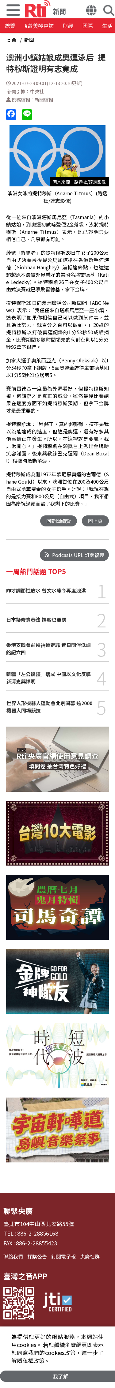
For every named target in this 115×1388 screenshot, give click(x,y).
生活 (107, 25)
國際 (87, 25)
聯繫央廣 (18, 1210)
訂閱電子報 (63, 1256)
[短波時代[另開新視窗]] (57, 1060)
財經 (68, 25)
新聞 (28, 39)
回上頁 (95, 521)
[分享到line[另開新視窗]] (27, 114)
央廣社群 (90, 1256)
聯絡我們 (13, 1256)
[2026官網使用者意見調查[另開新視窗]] (57, 764)
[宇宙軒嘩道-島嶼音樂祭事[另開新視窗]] (57, 1135)
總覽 (10, 25)
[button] (91, 11)
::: (8, 39)
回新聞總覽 (58, 521)
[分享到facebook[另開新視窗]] (11, 114)
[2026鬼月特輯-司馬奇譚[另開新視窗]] (57, 912)
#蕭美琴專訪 (39, 25)
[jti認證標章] (57, 1303)
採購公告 (37, 1256)
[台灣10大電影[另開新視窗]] (57, 838)
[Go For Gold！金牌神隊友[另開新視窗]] (57, 986)
